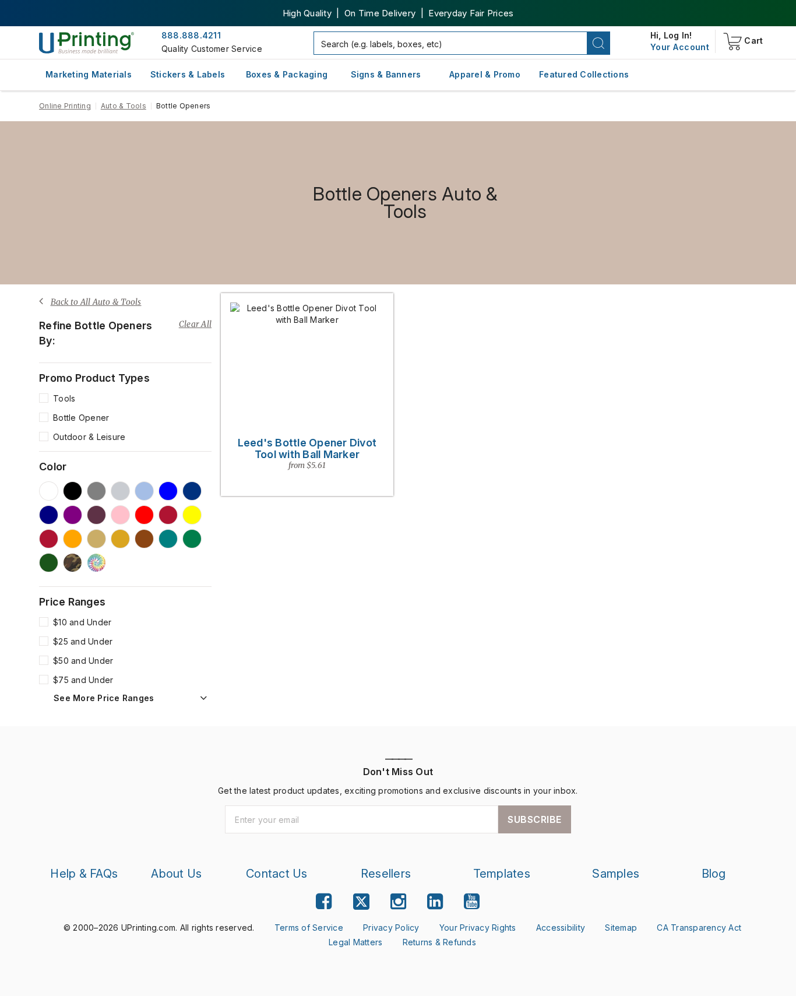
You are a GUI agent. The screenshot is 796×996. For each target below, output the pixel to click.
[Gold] (120, 538)
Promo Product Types (94, 378)
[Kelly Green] (192, 538)
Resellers (386, 874)
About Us (176, 874)
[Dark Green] (48, 562)
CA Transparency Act (699, 927)
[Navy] (48, 515)
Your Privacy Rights (477, 927)
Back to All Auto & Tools (96, 302)
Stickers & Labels (187, 74)
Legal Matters (355, 942)
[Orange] (72, 538)
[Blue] (168, 491)
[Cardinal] (96, 515)
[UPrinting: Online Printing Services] (86, 42)
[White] (48, 491)
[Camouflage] (72, 562)
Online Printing (65, 105)
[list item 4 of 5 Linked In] (435, 901)
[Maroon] (168, 515)
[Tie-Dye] (96, 562)
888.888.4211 (191, 35)
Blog (714, 874)
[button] (599, 43)
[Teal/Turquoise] (168, 538)
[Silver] (120, 491)
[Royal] (192, 491)
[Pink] (120, 515)
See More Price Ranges (104, 698)
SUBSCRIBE (535, 819)
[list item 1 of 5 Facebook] (324, 901)
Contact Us (277, 874)
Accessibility (560, 927)
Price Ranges (72, 602)
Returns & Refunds (439, 942)
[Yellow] (192, 515)
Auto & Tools (123, 105)
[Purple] (72, 515)
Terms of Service (308, 927)
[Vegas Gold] (96, 538)
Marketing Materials (88, 74)
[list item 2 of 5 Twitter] (361, 903)
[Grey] (96, 491)
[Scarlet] (48, 538)
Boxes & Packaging (286, 74)
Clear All (195, 324)
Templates (501, 874)
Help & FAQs (84, 874)
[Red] (144, 515)
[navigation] (679, 47)
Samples (615, 874)
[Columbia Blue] (144, 491)
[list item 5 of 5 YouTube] (472, 901)
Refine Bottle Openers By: (95, 333)
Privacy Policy (391, 927)
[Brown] (144, 538)
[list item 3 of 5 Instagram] (398, 901)
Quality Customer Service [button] (211, 49)
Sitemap (621, 927)
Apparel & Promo (484, 74)
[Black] (72, 491)
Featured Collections (584, 74)
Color (52, 467)
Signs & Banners (386, 74)
